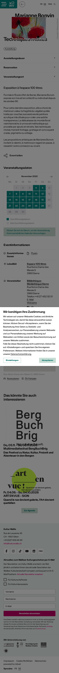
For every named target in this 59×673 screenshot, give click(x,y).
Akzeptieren (47, 360)
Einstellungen (12, 360)
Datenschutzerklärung (21, 354)
